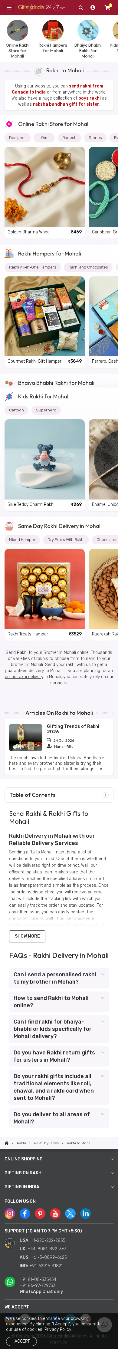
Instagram (10, 1213)
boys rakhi (89, 98)
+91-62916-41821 (46, 1265)
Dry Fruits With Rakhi (66, 539)
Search (81, 8)
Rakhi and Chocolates (88, 267)
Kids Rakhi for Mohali (44, 396)
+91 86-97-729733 (38, 1285)
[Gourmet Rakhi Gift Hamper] (45, 316)
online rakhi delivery (24, 676)
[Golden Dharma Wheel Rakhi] (45, 187)
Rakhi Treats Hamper (28, 634)
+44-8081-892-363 (47, 1249)
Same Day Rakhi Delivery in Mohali (60, 526)
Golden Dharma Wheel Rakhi (29, 232)
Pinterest (40, 1213)
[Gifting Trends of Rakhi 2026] (25, 749)
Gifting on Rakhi (24, 1173)
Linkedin (85, 1213)
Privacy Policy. (58, 1329)
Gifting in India (22, 1186)
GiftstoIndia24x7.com (41, 7)
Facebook (25, 1213)
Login (93, 8)
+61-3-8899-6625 (49, 1257)
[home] (7, 1143)
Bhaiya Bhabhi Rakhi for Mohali (56, 382)
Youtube (55, 1213)
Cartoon (16, 410)
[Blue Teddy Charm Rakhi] (45, 459)
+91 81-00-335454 (38, 1279)
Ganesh (69, 137)
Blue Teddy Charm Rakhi (31, 504)
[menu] (9, 7)
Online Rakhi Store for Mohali (54, 123)
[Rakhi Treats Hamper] (45, 589)
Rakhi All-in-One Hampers (32, 267)
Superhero (46, 410)
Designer (17, 137)
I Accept (21, 1341)
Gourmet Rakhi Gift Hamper (34, 361)
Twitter (70, 1213)
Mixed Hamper (22, 539)
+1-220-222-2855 (48, 1240)
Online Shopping (24, 1159)
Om (44, 137)
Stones (95, 137)
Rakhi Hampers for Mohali (49, 253)
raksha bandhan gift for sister (66, 104)
